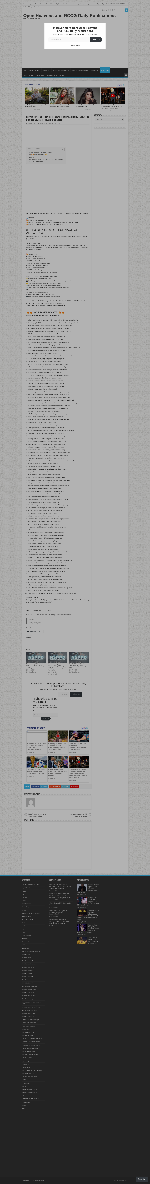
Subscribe (96, 39)
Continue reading (75, 45)
